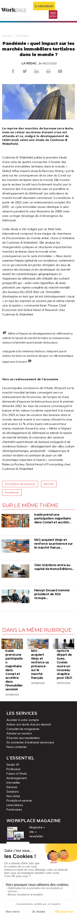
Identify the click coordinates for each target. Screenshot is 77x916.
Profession (13, 769)
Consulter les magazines (22, 729)
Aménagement (16, 778)
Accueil (6, 35)
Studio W (12, 765)
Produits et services (19, 800)
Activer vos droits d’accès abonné (28, 724)
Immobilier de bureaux (20, 483)
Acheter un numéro (19, 733)
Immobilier (22, 35)
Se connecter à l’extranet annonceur (30, 742)
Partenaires (14, 809)
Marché (49, 483)
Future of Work (16, 773)
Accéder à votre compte (22, 720)
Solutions (12, 791)
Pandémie (12, 492)
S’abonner (44, 6)
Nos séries (13, 796)
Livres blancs (14, 805)
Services (11, 787)
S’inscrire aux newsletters (23, 738)
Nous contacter (16, 747)
